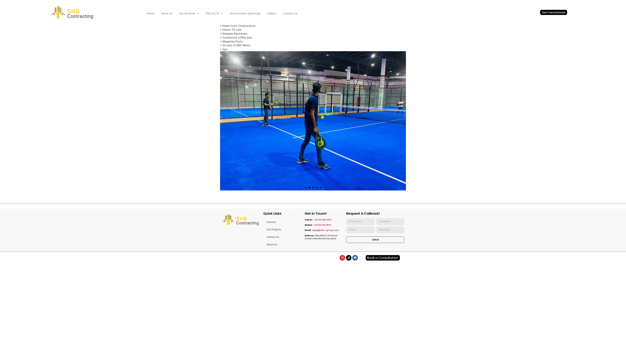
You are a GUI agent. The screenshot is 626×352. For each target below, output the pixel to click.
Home (150, 13)
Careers (271, 222)
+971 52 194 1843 (322, 225)
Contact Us (290, 13)
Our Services (187, 13)
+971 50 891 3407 (323, 219)
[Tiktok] (348, 258)
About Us (166, 13)
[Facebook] (355, 258)
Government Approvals (245, 13)
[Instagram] (342, 258)
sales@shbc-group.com (325, 230)
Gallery (271, 13)
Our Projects (274, 229)
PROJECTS (212, 13)
